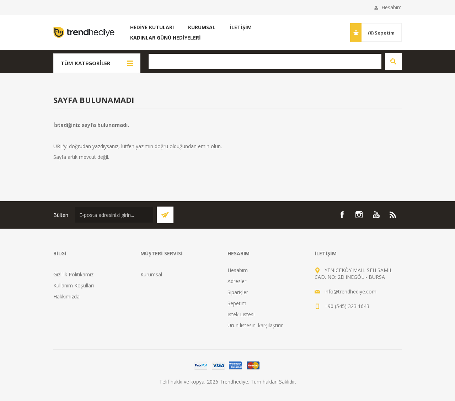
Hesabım (391, 7)
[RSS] (393, 214)
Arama (393, 61)
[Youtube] (376, 214)
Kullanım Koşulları (73, 285)
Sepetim (237, 303)
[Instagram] (359, 214)
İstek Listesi (241, 314)
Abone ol (165, 215)
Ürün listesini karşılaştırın (256, 325)
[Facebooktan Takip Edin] (342, 214)
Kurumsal (151, 274)
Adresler (237, 281)
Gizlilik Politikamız (73, 274)
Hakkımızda (66, 296)
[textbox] (265, 61)
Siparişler (238, 292)
